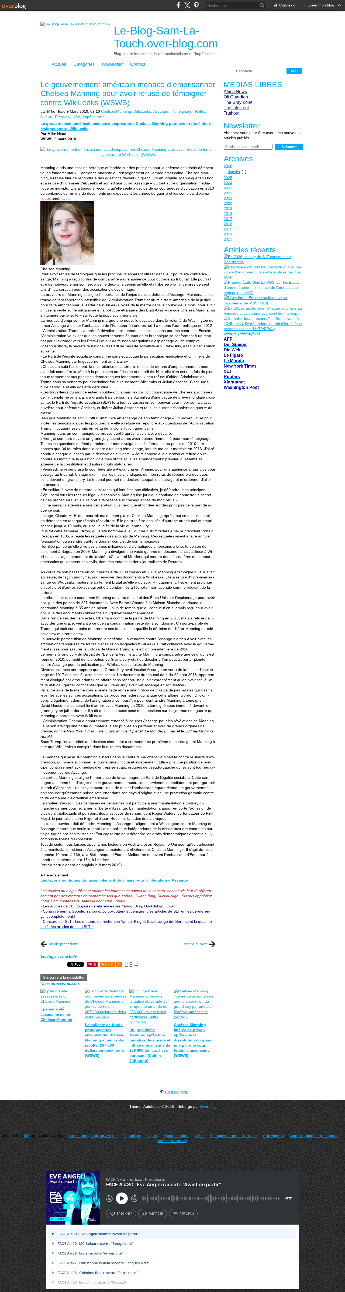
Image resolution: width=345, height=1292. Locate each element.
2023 (228, 188)
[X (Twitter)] (187, 5)
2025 (228, 178)
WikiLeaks (142, 111)
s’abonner (124, 1213)
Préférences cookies (172, 1141)
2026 (228, 166)
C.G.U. (200, 1136)
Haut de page (176, 1092)
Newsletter (112, 64)
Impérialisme (94, 117)
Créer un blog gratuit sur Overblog (93, 1136)
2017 (228, 219)
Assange (160, 111)
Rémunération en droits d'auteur (233, 1136)
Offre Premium (273, 1136)
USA (76, 117)
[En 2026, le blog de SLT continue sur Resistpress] (263, 259)
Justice (46, 117)
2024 (228, 183)
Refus (200, 111)
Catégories (84, 64)
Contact (137, 64)
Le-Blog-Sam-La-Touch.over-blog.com (166, 37)
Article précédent (63, 944)
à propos (187, 1213)
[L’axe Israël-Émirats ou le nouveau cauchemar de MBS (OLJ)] (263, 300)
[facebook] (178, 5)
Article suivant (196, 944)
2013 (228, 239)
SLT (27, 1136)
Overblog (208, 1106)
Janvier (234, 172)
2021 (228, 198)
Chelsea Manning (116, 111)
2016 (228, 224)
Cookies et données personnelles (314, 1136)
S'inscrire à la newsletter (64, 977)
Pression (62, 117)
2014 (228, 234)
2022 (228, 193)
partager (156, 1213)
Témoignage (181, 111)
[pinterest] (196, 5)
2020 (228, 203)
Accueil (59, 64)
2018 (228, 213)
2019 (228, 208)
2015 (228, 229)
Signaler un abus (176, 1136)
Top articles (132, 1136)
